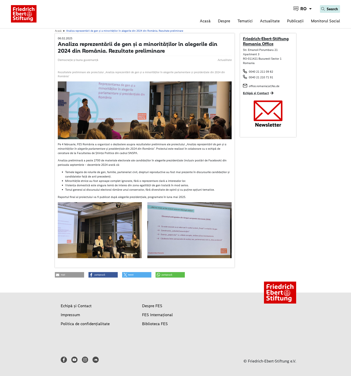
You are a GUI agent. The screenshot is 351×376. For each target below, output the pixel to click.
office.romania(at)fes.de (264, 86)
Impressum (70, 314)
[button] (69, 275)
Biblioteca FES (155, 323)
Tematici (245, 20)
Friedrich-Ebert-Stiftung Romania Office (266, 41)
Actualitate (270, 20)
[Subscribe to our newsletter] (268, 113)
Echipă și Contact (256, 93)
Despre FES (152, 305)
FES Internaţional (157, 314)
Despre (224, 20)
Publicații (295, 20)
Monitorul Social (325, 20)
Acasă (205, 20)
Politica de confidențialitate (85, 323)
